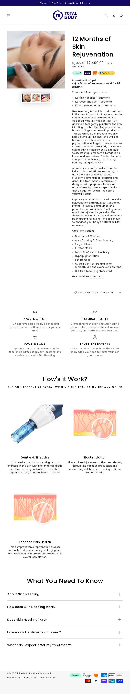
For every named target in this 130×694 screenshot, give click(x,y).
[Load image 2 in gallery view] (36, 98)
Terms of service (47, 677)
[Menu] (9, 15)
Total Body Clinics (23, 673)
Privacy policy (29, 677)
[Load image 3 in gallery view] (45, 98)
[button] (106, 15)
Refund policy (13, 677)
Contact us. (97, 276)
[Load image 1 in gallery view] (26, 98)
